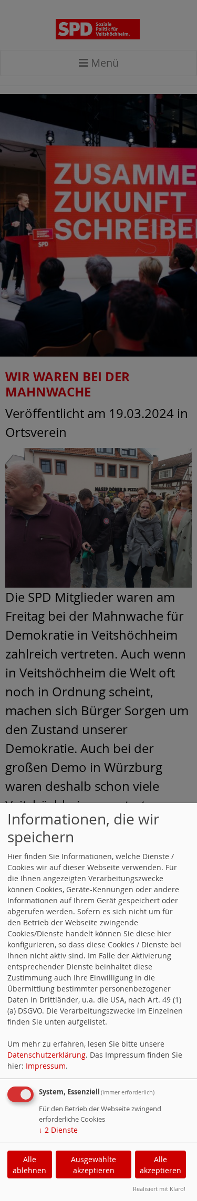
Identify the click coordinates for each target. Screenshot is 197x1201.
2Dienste (58, 1130)
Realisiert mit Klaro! (159, 1189)
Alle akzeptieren (160, 1164)
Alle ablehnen (29, 1164)
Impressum (46, 1066)
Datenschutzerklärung (46, 1055)
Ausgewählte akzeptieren (93, 1164)
